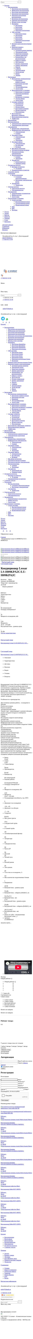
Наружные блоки (20, 34)
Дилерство (7, 1262)
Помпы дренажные (21, 65)
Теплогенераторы (17, 155)
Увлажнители (12, 192)
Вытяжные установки (22, 97)
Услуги (6, 211)
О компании (4, 1265)
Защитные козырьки (21, 54)
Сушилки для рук (13, 172)
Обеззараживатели (17, 190)
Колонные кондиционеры (20, 19)
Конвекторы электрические (20, 128)
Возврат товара (9, 1255)
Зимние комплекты (21, 55)
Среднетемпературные (22, 203)
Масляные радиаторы (18, 148)
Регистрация (5, 1053)
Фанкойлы (15, 24)
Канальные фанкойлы (18, 347)
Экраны (17, 75)
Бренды (6, 215)
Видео (6, 1278)
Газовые (18, 133)
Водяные (18, 147)
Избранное (5, 228)
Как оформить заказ (10, 1258)
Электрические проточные (20, 125)
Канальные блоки (17, 357)
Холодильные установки (16, 198)
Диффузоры (15, 118)
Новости (7, 216)
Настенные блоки (17, 354)
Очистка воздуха (13, 187)
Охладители (19, 105)
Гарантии (7, 1273)
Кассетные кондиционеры (20, 12)
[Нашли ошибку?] (16, 1337)
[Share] (3, 554)
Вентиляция (12, 77)
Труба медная (19, 72)
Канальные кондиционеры (20, 14)
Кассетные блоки (17, 356)
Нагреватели (19, 103)
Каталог (6, 5)
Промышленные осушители (20, 170)
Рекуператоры (19, 112)
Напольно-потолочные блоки (21, 359)
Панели (17, 67)
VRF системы (16, 32)
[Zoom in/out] (7, 554)
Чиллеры (14, 210)
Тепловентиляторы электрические (18, 152)
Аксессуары (19, 88)
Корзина (5, 230)
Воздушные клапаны (22, 108)
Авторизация (5, 1051)
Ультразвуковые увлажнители (21, 193)
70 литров (18, 168)
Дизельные (18, 140)
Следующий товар (7, 563)
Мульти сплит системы (19, 22)
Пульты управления (21, 63)
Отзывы (6, 1268)
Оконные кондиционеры (19, 20)
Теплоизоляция (20, 70)
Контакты (7, 221)
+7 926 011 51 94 (7, 239)
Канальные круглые (21, 83)
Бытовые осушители (18, 167)
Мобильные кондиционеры (20, 10)
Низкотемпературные (22, 205)
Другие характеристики (8, 633)
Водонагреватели (13, 122)
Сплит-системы (17, 200)
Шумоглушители (20, 110)
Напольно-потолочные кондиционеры (19, 16)
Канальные (18, 29)
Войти (3, 1068)
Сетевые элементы (17, 102)
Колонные (18, 42)
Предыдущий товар (7, 562)
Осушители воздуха (14, 165)
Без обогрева (19, 145)
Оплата (6, 1253)
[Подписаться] (20, 1301)
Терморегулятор (20, 163)
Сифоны (18, 68)
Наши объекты (9, 1275)
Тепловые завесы (17, 142)
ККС (13, 208)
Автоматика (15, 183)
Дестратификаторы (21, 87)
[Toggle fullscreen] (5, 554)
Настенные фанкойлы (18, 344)
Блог (5, 1276)
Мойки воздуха (16, 195)
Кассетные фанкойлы (18, 346)
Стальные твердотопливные (21, 177)
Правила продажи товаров (12, 1260)
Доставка (7, 1257)
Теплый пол (15, 160)
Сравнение (5, 226)
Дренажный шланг (21, 52)
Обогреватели (12, 127)
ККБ (13, 207)
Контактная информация (8, 1281)
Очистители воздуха (18, 188)
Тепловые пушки (17, 135)
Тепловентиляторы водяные (20, 150)
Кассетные (18, 27)
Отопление (11, 173)
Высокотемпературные (22, 202)
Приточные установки (22, 92)
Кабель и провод (20, 60)
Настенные (18, 25)
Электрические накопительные (21, 123)
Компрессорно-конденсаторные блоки (20, 362)
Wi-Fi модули (19, 62)
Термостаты (19, 185)
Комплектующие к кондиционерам (17, 48)
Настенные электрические (20, 487)
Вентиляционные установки (21, 90)
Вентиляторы (12, 120)
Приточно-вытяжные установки (22, 407)
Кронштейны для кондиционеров (20, 57)
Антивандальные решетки (23, 50)
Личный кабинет (7, 225)
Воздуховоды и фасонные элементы (18, 114)
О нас (6, 220)
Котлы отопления (17, 175)
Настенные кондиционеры (20, 9)
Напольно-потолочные (22, 30)
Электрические (20, 132)
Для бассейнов (20, 98)
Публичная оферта (10, 1271)
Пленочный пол (20, 162)
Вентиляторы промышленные (21, 78)
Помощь (7, 218)
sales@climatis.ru (7, 238)
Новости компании (10, 1270)
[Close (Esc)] (1, 554)
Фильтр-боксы (19, 107)
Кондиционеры (13, 7)
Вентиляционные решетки (20, 117)
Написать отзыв (5, 1049)
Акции (6, 213)
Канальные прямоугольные (20, 81)
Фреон (17, 73)
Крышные (18, 85)
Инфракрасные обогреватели (21, 130)
